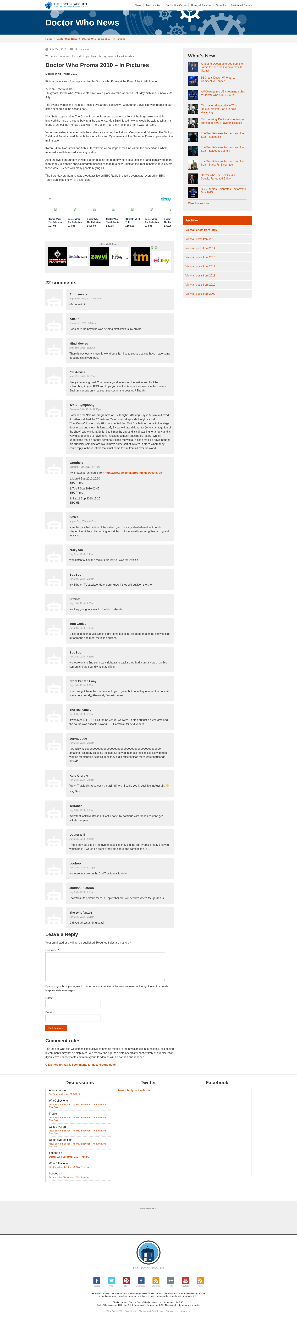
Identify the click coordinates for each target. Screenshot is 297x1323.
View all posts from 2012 (200, 266)
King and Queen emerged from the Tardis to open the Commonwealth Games (222, 67)
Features (241, 5)
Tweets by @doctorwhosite (134, 1090)
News (138, 5)
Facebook (97, 1286)
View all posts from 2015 (200, 239)
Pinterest (126, 1286)
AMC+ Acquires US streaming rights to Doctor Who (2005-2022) (223, 93)
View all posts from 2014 (200, 248)
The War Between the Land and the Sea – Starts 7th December (222, 163)
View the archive (198, 203)
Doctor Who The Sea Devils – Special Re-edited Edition (219, 177)
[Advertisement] (148, 1221)
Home (48, 38)
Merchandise (153, 5)
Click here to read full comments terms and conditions (80, 1064)
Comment (52, 950)
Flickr (170, 1286)
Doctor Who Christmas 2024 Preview (69, 1156)
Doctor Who (176, 5)
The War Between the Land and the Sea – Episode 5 (222, 135)
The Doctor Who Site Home (121, 1311)
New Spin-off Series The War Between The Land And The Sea (78, 1106)
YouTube (185, 1286)
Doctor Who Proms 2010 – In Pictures (103, 38)
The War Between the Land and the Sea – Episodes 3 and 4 (222, 149)
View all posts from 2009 (200, 293)
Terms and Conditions (151, 1311)
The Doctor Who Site (148, 1268)
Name (49, 998)
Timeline (201, 5)
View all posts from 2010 (200, 284)
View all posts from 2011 (200, 275)
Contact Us (172, 1311)
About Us (185, 1311)
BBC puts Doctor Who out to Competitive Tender (218, 79)
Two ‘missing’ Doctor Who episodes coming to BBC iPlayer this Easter (222, 121)
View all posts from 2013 (200, 257)
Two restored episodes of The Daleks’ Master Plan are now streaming (219, 109)
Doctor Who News (67, 38)
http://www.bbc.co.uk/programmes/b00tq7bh (133, 472)
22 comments (81, 49)
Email (48, 1012)
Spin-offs (221, 5)
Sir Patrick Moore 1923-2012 (64, 1094)
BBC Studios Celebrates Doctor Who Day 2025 (223, 191)
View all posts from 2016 (201, 229)
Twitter (111, 1286)
